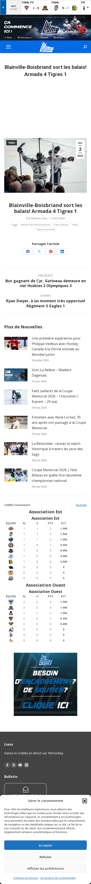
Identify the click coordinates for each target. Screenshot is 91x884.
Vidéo (11, 142)
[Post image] (16, 343)
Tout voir (81, 505)
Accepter (45, 845)
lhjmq (75, 224)
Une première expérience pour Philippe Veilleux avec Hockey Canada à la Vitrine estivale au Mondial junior (56, 346)
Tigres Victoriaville (45, 229)
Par (36, 218)
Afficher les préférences (45, 868)
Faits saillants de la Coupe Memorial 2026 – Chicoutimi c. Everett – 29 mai (55, 396)
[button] (85, 801)
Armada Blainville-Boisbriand (35, 224)
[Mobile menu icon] (8, 47)
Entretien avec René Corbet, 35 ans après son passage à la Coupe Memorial (59, 422)
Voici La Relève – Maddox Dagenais (51, 373)
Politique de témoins (25, 878)
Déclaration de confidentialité (58, 878)
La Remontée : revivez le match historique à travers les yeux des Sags (57, 449)
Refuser (45, 857)
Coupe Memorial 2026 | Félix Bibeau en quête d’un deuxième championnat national (56, 475)
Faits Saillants (61, 224)
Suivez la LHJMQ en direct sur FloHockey (33, 753)
